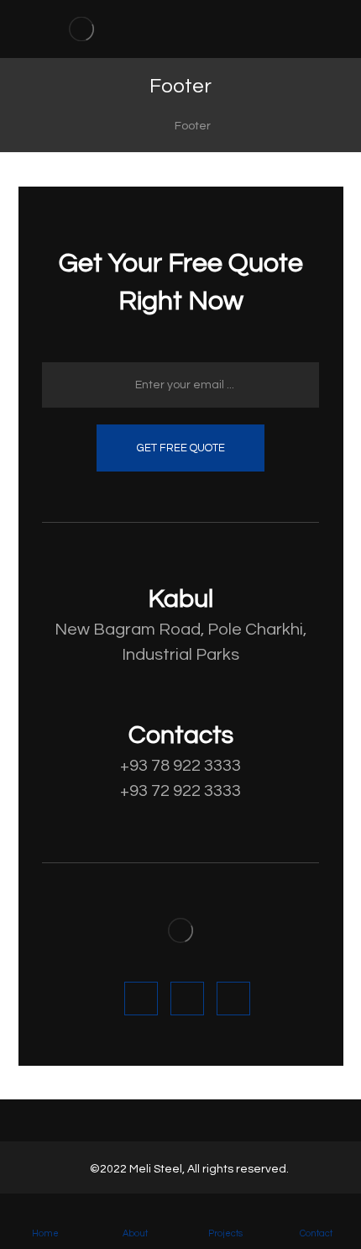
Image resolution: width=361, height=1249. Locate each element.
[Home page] (138, 126)
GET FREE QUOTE (181, 448)
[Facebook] (141, 998)
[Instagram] (233, 998)
